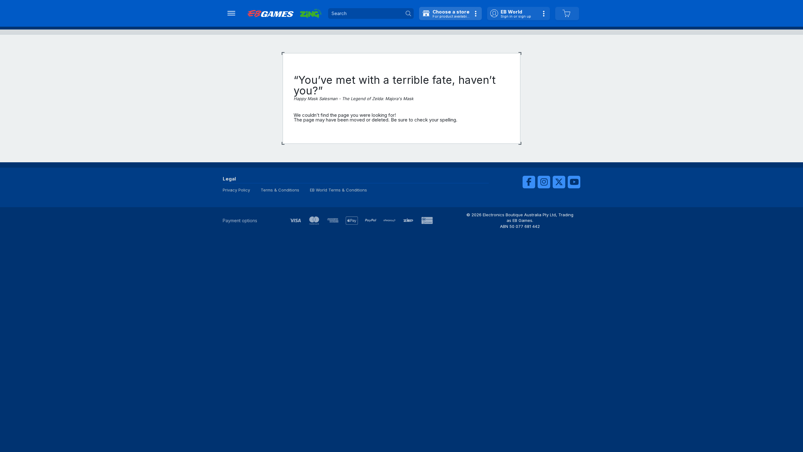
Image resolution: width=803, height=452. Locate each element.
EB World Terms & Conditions (338, 189)
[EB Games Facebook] (529, 182)
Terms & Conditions (280, 189)
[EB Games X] (559, 182)
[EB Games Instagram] (544, 182)
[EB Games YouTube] (574, 182)
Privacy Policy (236, 189)
